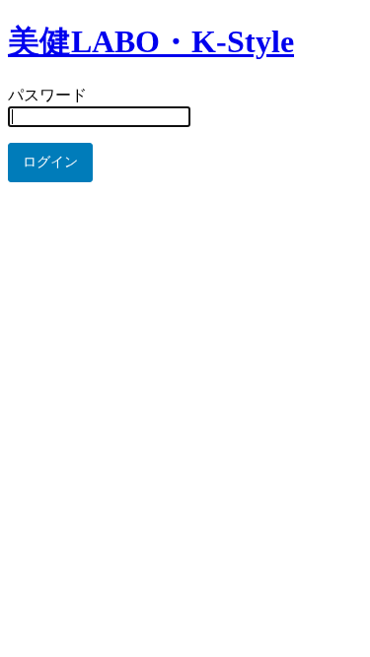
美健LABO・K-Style (151, 41)
